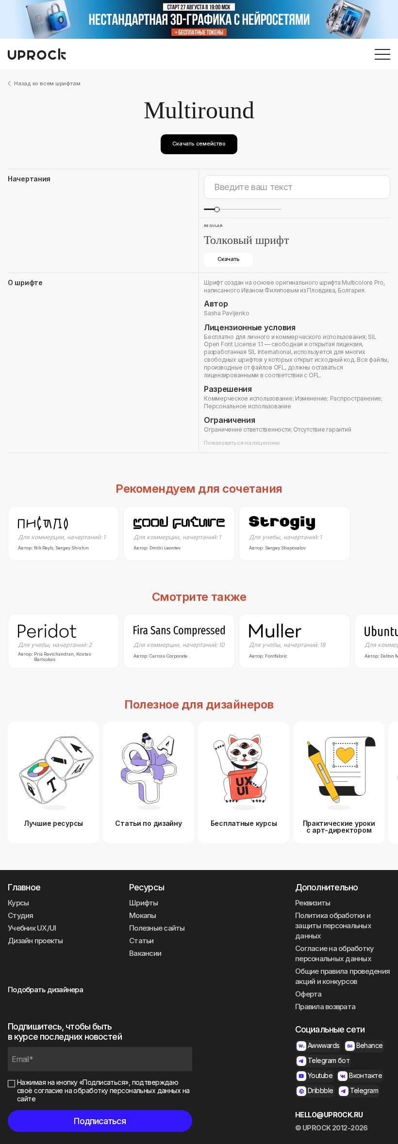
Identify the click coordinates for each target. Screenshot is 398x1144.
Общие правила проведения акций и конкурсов (342, 976)
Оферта (308, 994)
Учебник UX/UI (32, 928)
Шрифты (143, 902)
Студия (20, 915)
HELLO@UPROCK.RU (329, 1115)
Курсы (18, 902)
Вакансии (145, 953)
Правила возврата (325, 1006)
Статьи (141, 940)
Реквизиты (312, 902)
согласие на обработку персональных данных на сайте (103, 1094)
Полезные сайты (157, 928)
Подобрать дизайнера (45, 989)
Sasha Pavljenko (226, 313)
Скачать (228, 259)
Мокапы (142, 915)
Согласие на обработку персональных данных (334, 953)
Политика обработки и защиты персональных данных (333, 925)
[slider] (216, 209)
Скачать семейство (198, 143)
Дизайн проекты (35, 940)
